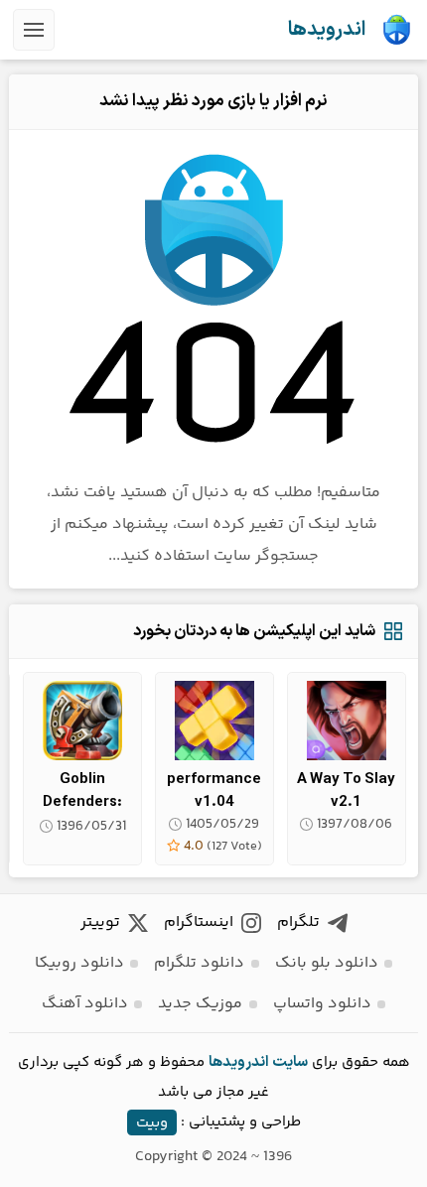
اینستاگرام (198, 922)
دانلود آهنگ (85, 1003)
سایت (290, 1062)
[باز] (34, 30)
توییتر (100, 922)
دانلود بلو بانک (326, 963)
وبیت (152, 1122)
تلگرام (298, 922)
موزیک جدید (200, 1003)
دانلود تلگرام (199, 963)
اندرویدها (326, 30)
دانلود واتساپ (322, 1003)
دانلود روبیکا (79, 963)
